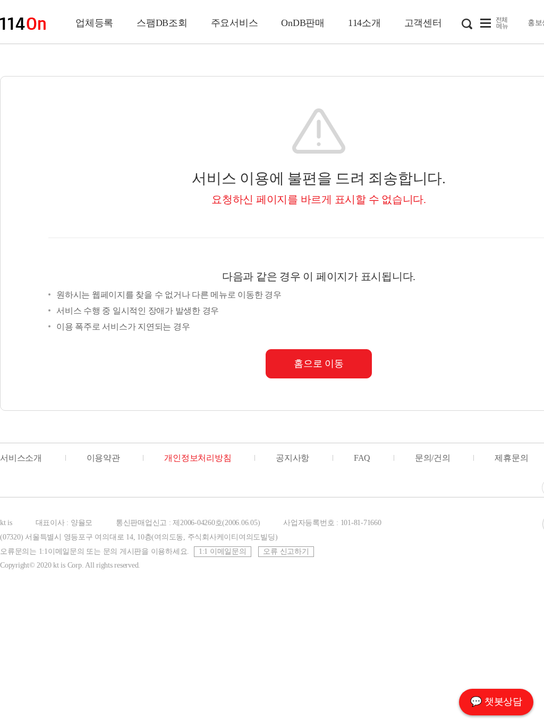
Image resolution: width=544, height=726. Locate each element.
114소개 (364, 23)
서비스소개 (21, 457)
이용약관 (103, 457)
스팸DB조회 (162, 23)
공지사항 (292, 457)
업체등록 (94, 23)
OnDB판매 (303, 23)
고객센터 (423, 23)
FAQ (362, 457)
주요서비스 (234, 23)
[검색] (467, 23)
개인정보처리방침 (197, 457)
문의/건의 (432, 457)
